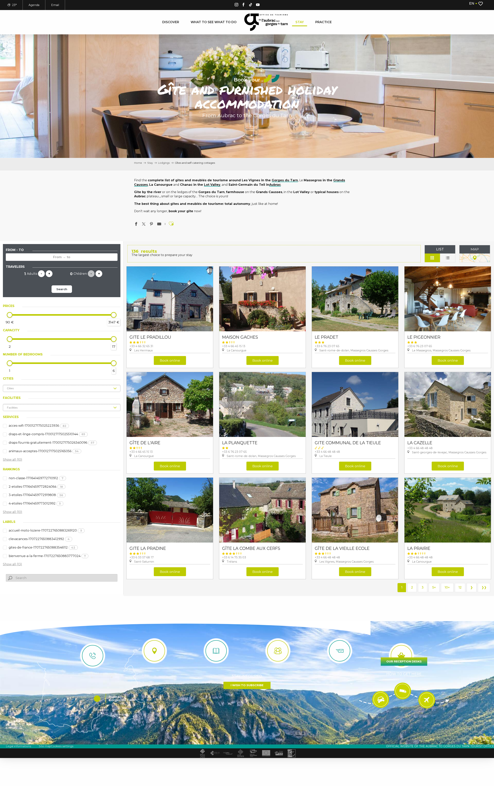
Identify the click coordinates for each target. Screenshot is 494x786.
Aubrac (275, 185)
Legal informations (18, 746)
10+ (447, 587)
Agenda (34, 5)
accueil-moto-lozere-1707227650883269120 (45, 530)
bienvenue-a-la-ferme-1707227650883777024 (47, 556)
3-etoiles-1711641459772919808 (36, 495)
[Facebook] (243, 5)
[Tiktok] (251, 5)
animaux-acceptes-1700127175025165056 (44, 451)
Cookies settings (62, 746)
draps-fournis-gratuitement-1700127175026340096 (51, 442)
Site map (45, 746)
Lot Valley (212, 185)
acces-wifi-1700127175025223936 (37, 425)
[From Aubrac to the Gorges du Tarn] (266, 22)
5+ (434, 587)
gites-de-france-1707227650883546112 (42, 547)
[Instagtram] (236, 5)
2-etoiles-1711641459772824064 (36, 486)
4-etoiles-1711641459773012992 (35, 503)
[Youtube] (258, 5)
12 (460, 587)
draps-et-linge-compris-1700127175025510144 (47, 434)
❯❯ (483, 587)
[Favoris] (481, 3)
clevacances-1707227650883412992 (39, 539)
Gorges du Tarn (285, 180)
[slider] (10, 315)
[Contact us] (92, 655)
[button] (473, 3)
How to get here (403, 674)
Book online (170, 360)
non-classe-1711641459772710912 (36, 478)
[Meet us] (154, 650)
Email (55, 5)
